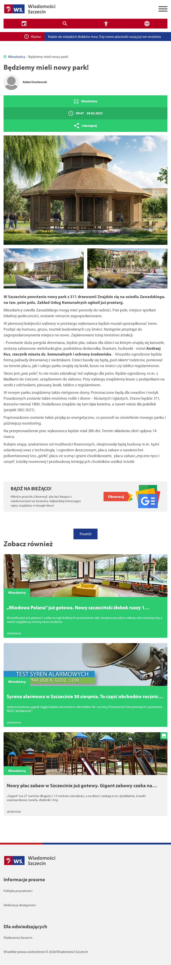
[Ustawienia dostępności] (106, 24)
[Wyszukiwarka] (65, 24)
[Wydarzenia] (24, 24)
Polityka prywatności (18, 891)
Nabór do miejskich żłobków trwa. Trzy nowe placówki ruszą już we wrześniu (104, 36)
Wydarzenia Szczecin (18, 937)
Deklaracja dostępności (20, 905)
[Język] (146, 24)
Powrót (85, 533)
